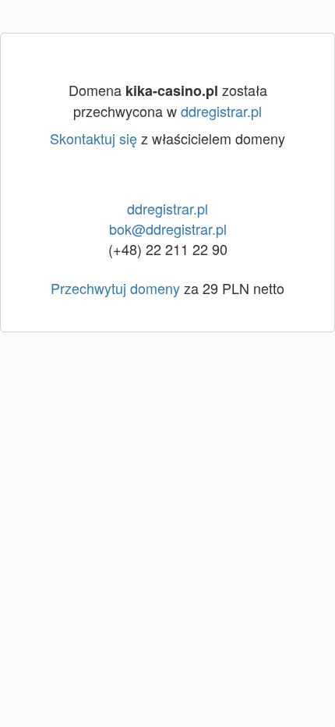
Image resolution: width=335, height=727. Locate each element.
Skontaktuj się (93, 138)
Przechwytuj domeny (115, 288)
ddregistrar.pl (221, 111)
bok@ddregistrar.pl (168, 228)
